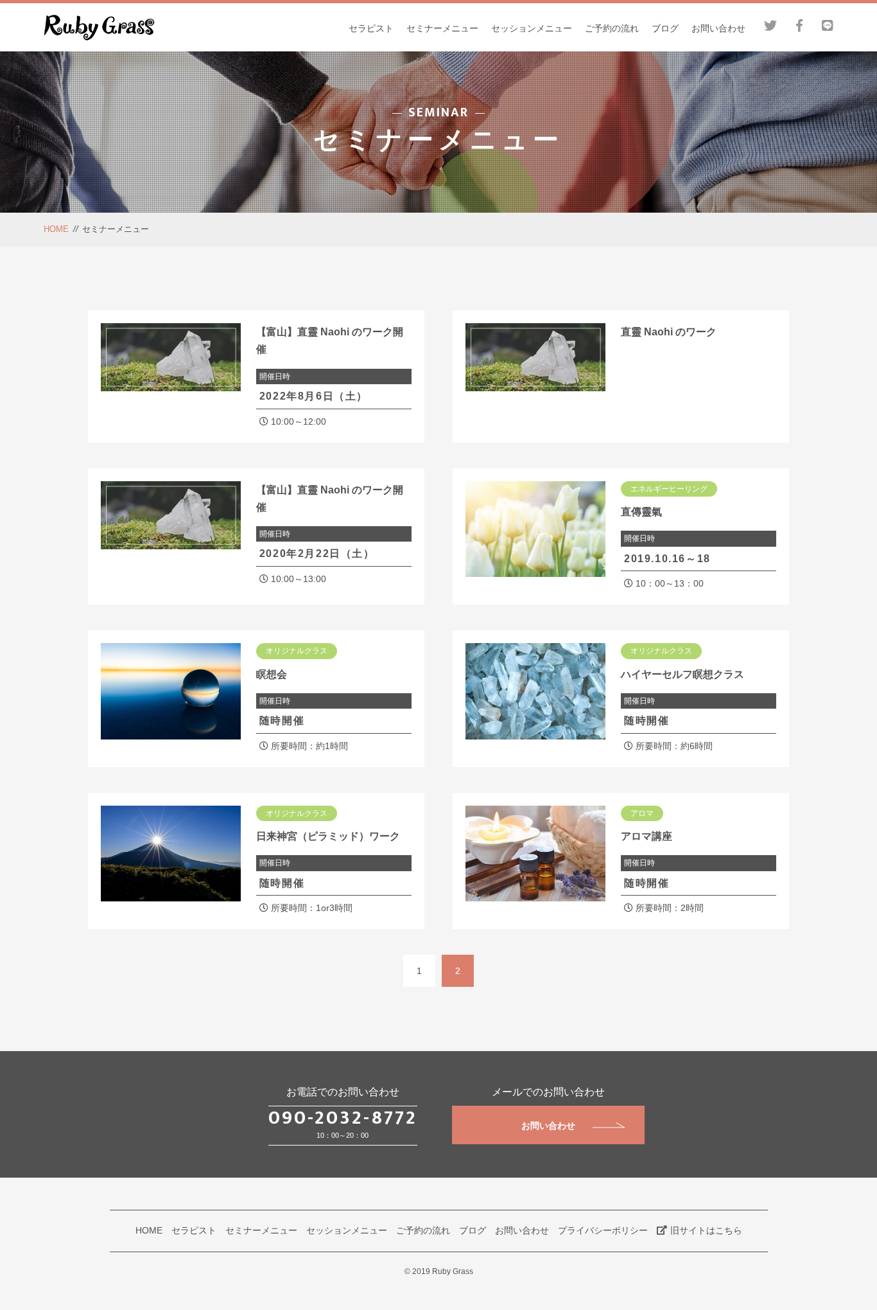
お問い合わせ (718, 28)
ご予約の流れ (612, 28)
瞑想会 (271, 674)
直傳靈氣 (641, 511)
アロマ (642, 813)
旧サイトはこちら (706, 1230)
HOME (56, 229)
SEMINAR (438, 112)
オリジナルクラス (296, 650)
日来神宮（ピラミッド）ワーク (328, 836)
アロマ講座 (646, 836)
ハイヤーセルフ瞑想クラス (682, 674)
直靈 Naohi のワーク (668, 331)
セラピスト (371, 28)
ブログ (665, 28)
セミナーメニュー (442, 28)
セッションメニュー (531, 28)
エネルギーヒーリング (669, 488)
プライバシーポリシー (603, 1230)
